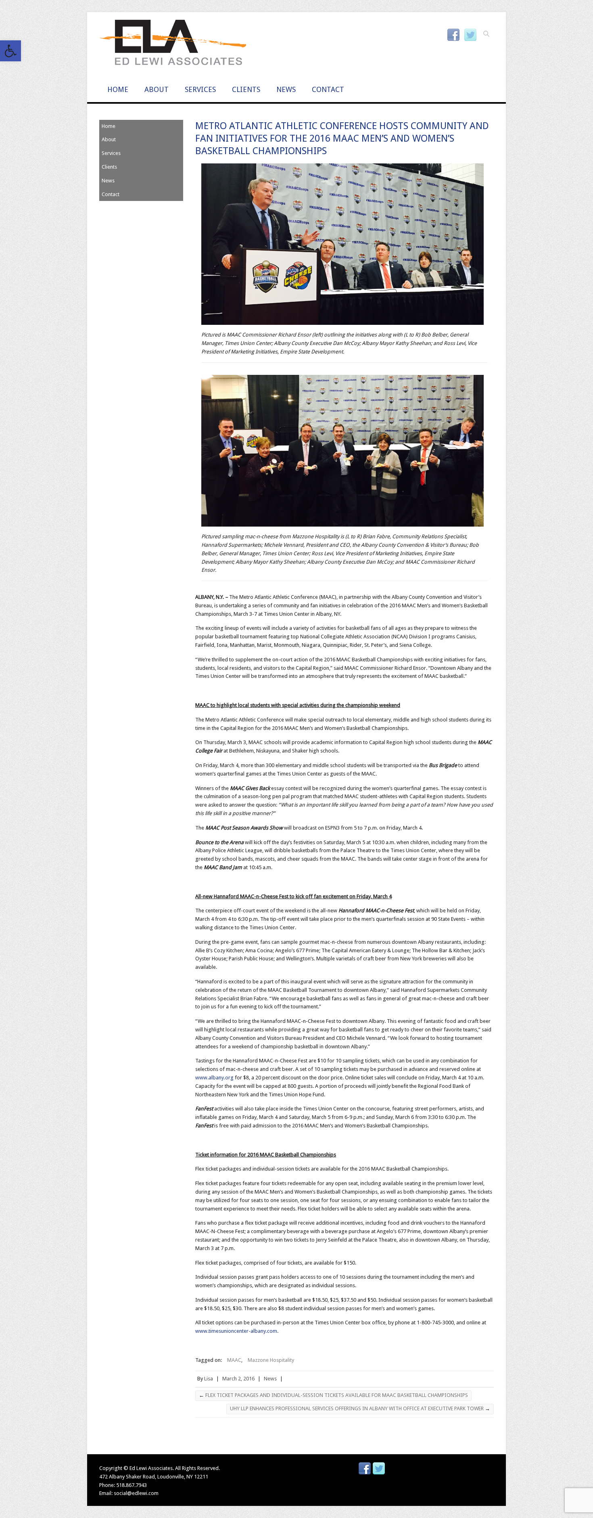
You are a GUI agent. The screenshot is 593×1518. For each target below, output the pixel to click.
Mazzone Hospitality (271, 1360)
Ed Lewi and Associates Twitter (470, 35)
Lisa (208, 1379)
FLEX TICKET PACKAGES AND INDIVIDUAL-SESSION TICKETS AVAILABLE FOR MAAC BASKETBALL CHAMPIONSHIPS (333, 1395)
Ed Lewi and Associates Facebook (453, 35)
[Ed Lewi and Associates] (172, 44)
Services (200, 89)
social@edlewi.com (136, 1493)
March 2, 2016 (238, 1379)
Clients (246, 89)
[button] (10, 50)
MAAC (234, 1360)
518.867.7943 (131, 1485)
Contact (328, 89)
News (286, 89)
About (156, 89)
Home (117, 89)
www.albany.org (214, 1078)
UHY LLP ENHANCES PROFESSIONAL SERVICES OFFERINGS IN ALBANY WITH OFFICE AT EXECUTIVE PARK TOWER (360, 1408)
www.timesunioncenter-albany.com (236, 1331)
